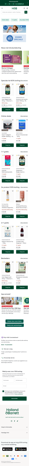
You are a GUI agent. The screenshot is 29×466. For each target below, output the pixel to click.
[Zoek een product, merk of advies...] (26, 12)
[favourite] (12, 84)
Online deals (5, 20)
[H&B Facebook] (14, 421)
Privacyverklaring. (18, 394)
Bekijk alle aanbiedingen (14, 325)
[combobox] (12, 12)
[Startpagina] (14, 8)
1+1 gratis (14, 20)
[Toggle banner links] (27, 3)
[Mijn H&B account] (24, 8)
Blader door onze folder (14, 321)
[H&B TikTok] (17, 421)
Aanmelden (14, 398)
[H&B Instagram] (11, 421)
